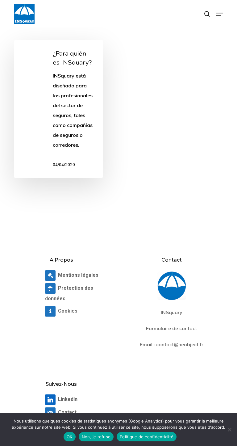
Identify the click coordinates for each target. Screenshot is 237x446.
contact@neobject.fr (179, 344)
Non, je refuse (96, 436)
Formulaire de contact (171, 328)
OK (70, 436)
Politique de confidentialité (146, 436)
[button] (219, 14)
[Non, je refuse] (229, 430)
